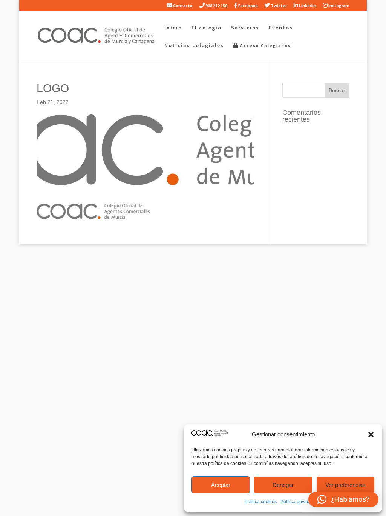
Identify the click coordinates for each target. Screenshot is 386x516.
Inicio (173, 28)
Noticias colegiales (194, 46)
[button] (371, 434)
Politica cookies (261, 501)
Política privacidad (299, 501)
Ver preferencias (345, 485)
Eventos (281, 28)
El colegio (206, 28)
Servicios (245, 28)
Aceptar (220, 485)
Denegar (283, 485)
